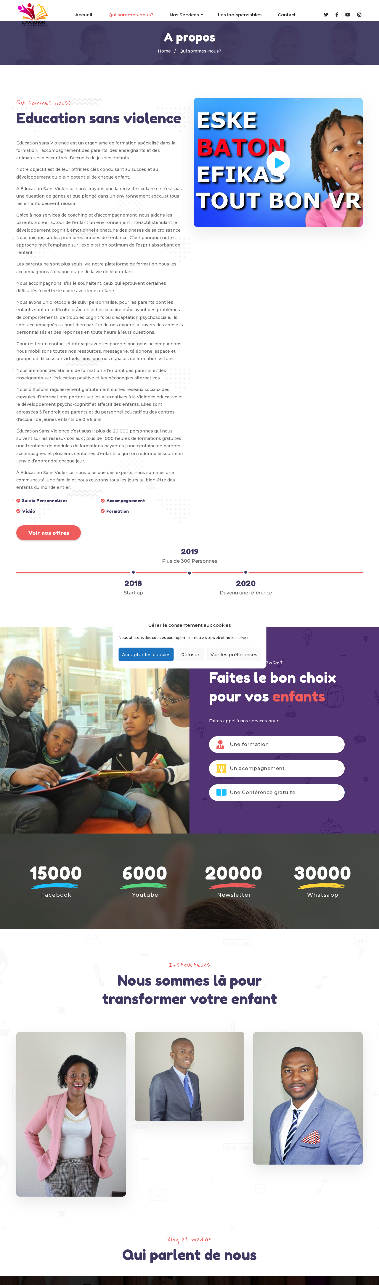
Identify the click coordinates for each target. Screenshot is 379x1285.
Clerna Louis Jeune (71, 1040)
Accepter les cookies (146, 654)
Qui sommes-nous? (130, 15)
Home (164, 51)
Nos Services (184, 15)
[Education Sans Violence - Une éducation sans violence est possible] (33, 15)
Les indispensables (239, 15)
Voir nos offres (48, 532)
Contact (287, 15)
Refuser (190, 654)
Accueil (83, 15)
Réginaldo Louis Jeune (308, 1034)
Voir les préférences (234, 654)
